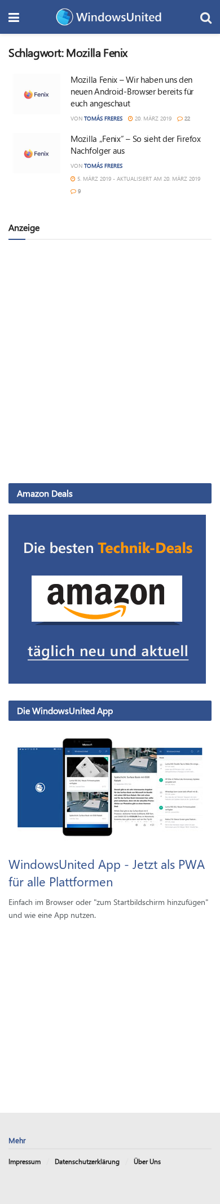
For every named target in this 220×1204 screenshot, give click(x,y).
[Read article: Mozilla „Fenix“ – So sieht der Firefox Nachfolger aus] (36, 153)
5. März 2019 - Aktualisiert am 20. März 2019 (138, 178)
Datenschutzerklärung (87, 1161)
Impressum (24, 1161)
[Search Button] (206, 17)
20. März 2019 (152, 118)
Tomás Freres (103, 118)
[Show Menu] (13, 17)
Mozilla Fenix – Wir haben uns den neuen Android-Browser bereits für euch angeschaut (132, 91)
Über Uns (147, 1161)
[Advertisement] (110, 361)
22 (186, 118)
